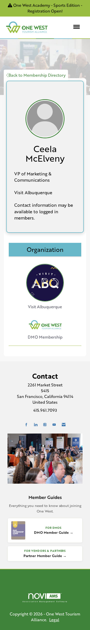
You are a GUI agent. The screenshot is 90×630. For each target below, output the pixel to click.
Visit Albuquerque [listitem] (45, 306)
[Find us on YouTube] (54, 425)
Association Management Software (45, 601)
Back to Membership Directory (37, 75)
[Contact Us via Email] (63, 425)
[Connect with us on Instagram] (45, 425)
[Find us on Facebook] (26, 425)
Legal (54, 619)
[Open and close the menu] (67, 27)
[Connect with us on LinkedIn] (36, 425)
